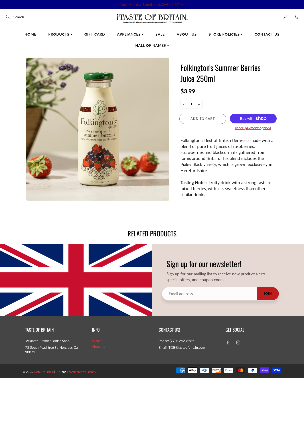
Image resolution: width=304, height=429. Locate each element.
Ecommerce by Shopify (81, 372)
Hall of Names (151, 45)
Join (268, 293)
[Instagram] (238, 342)
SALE (160, 34)
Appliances (129, 34)
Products (59, 34)
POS (58, 372)
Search (96, 341)
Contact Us (267, 34)
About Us (187, 34)
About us (98, 346)
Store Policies (225, 34)
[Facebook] (228, 342)
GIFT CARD (94, 34)
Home (30, 34)
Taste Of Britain (44, 372)
